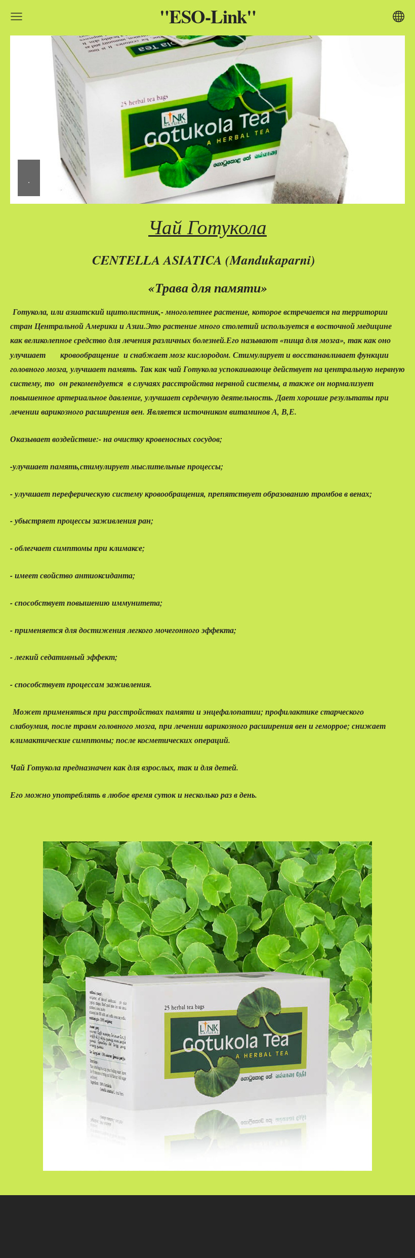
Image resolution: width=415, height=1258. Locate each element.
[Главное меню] (16, 16)
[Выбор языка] (398, 16)
